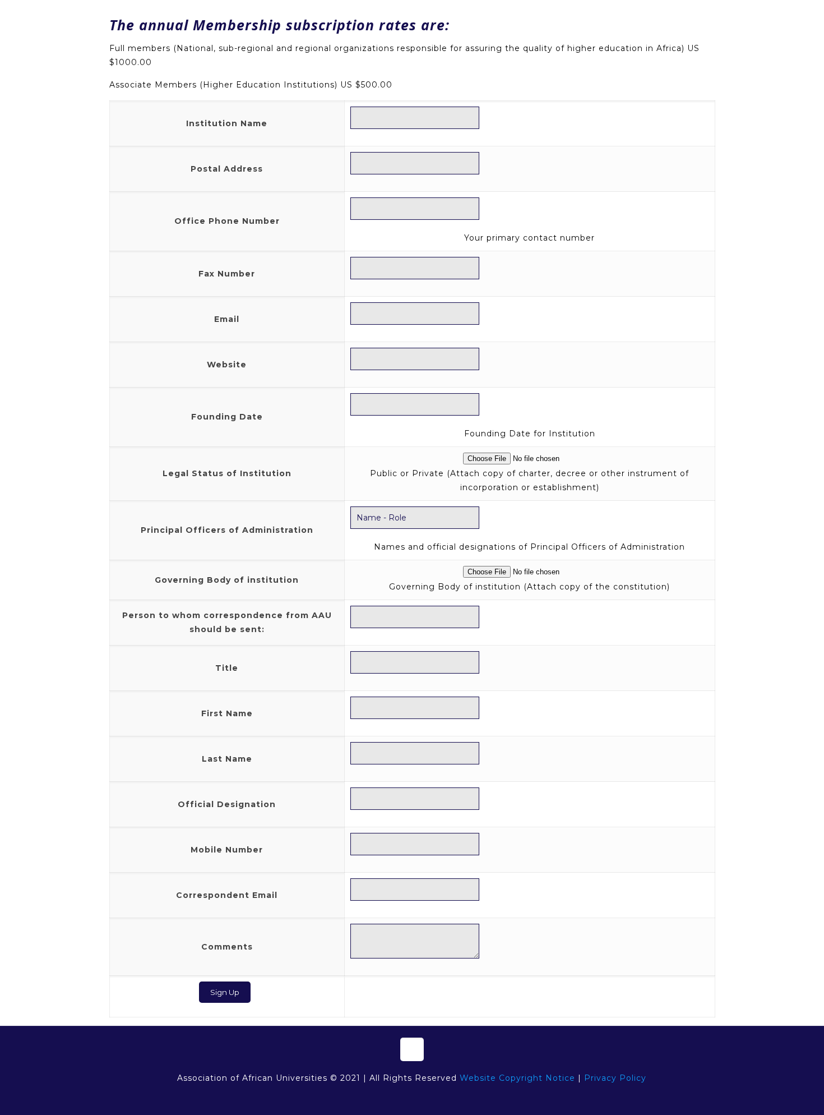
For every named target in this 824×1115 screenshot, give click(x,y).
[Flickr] (427, 1097)
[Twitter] (396, 1097)
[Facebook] (381, 1097)
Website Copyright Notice (517, 1078)
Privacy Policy (615, 1078)
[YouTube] (412, 1097)
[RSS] (442, 1097)
